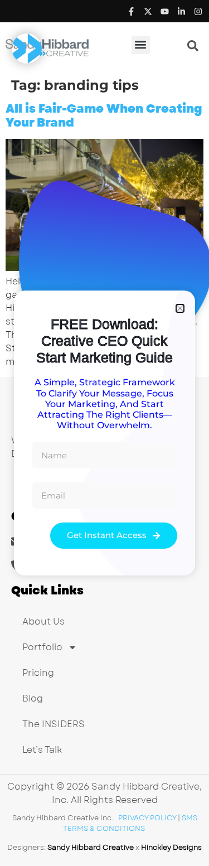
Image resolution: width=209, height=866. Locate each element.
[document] (104, 433)
